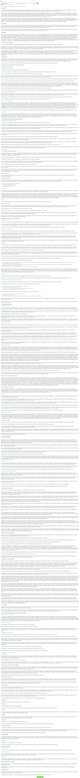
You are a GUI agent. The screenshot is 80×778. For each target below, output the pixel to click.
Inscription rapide (40, 776)
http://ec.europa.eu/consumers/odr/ (72, 758)
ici (41, 206)
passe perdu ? (10, 4)
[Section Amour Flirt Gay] (35, 3)
